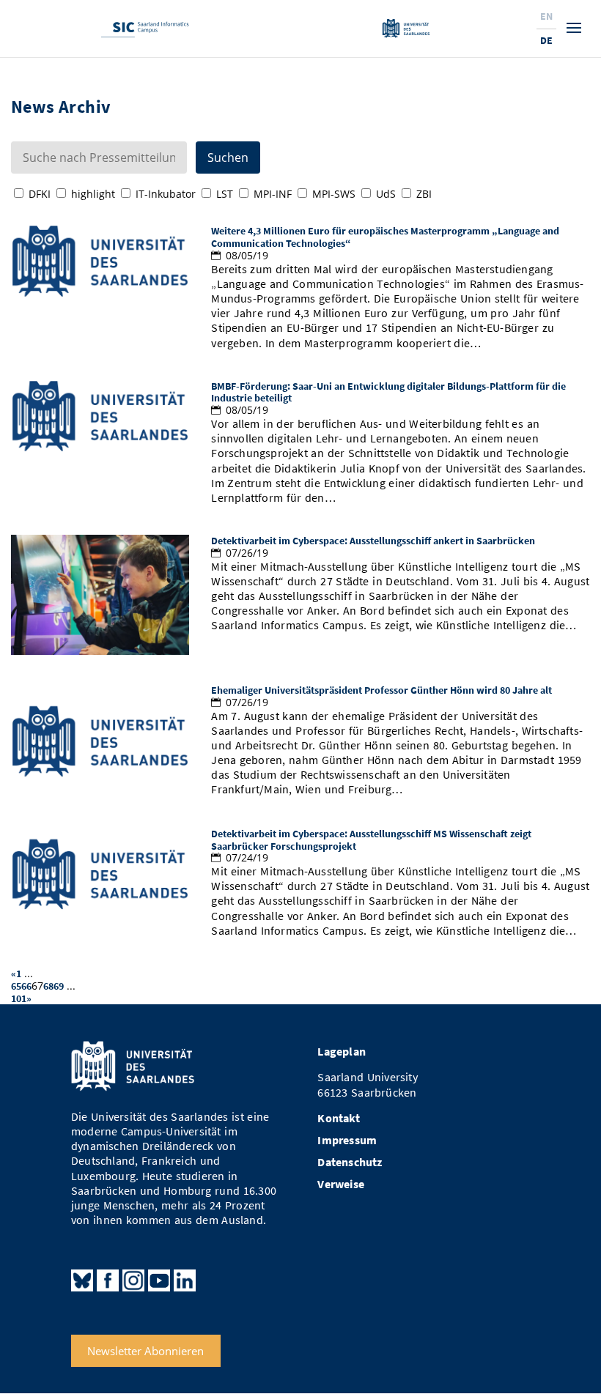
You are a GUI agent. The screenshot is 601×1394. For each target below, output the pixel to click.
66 (26, 986)
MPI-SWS (333, 194)
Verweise (340, 1184)
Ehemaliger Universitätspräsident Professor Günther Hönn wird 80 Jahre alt (381, 690)
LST (224, 194)
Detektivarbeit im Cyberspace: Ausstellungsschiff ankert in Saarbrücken (373, 540)
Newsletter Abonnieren (145, 1350)
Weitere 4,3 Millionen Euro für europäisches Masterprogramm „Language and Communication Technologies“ (385, 237)
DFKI (40, 194)
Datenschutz (349, 1162)
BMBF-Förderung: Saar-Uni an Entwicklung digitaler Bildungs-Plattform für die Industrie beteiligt (388, 392)
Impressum (347, 1140)
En (546, 16)
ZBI (424, 194)
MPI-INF (273, 194)
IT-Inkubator (166, 194)
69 (59, 986)
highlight (93, 194)
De (546, 40)
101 (18, 998)
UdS (386, 194)
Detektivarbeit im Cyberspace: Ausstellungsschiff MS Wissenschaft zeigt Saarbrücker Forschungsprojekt (371, 840)
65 (16, 986)
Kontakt (338, 1118)
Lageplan (341, 1052)
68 (48, 986)
